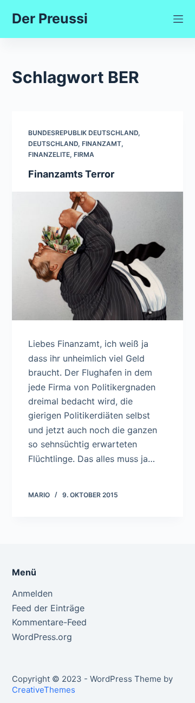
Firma (84, 154)
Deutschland (53, 144)
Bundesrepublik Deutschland (83, 133)
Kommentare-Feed (49, 622)
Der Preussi (50, 18)
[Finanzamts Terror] (98, 256)
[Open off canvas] (178, 19)
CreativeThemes (43, 690)
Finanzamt (101, 144)
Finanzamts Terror (71, 174)
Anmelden (32, 593)
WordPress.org (42, 636)
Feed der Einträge (48, 608)
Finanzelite (49, 154)
